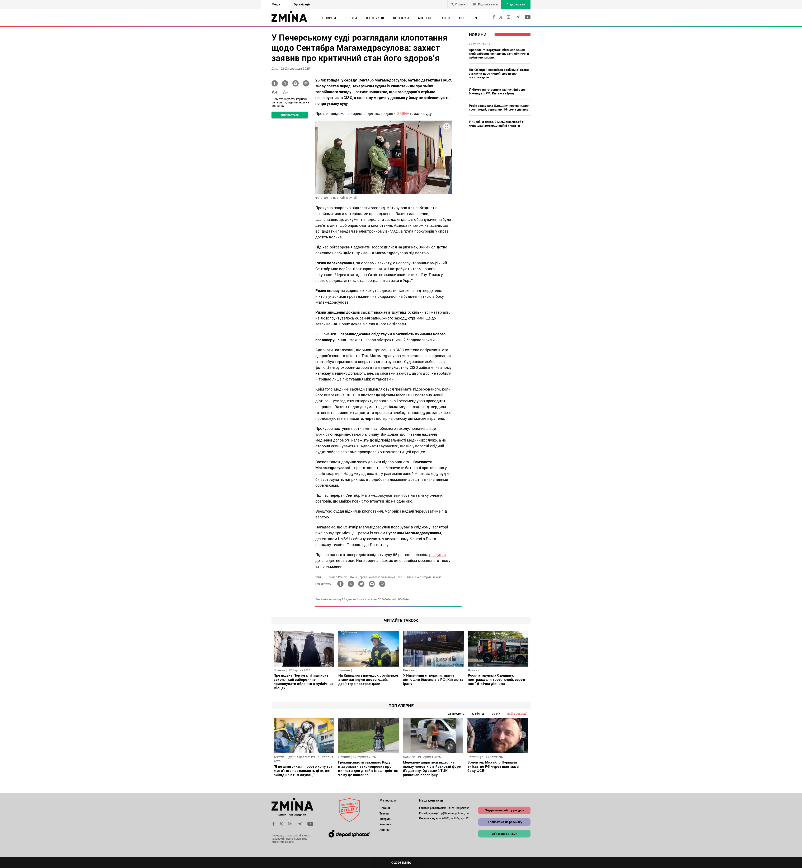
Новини (329, 18)
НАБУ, (353, 577)
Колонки (401, 18)
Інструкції (375, 18)
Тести (445, 18)
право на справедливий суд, (378, 577)
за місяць (478, 713)
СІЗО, (401, 577)
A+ (275, 92)
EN (475, 18)
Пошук (460, 4)
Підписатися (487, 4)
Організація (302, 4)
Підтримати (515, 4)
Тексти (351, 18)
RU (461, 18)
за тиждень (456, 713)
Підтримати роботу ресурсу (504, 810)
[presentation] (279, 734)
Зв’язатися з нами (504, 834)
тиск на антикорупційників (424, 577)
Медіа (276, 4)
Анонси (424, 18)
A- (285, 92)
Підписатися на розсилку (504, 822)
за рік (496, 713)
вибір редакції (517, 713)
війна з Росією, (338, 577)
